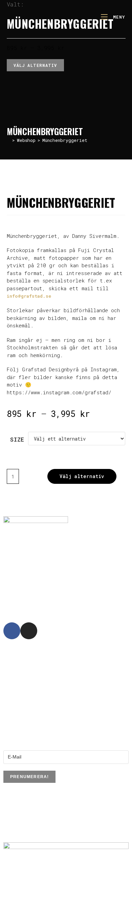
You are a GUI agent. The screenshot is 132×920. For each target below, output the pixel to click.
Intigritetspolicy (20, 832)
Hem (11, 182)
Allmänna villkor (20, 824)
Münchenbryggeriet (64, 140)
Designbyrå (51, 666)
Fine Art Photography (48, 182)
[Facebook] (11, 630)
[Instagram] (28, 630)
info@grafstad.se (29, 296)
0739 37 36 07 (55, 589)
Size (17, 439)
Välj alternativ (35, 65)
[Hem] (8, 140)
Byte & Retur (16, 817)
